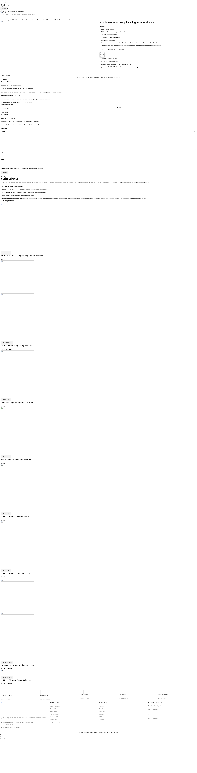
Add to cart (111, 49)
